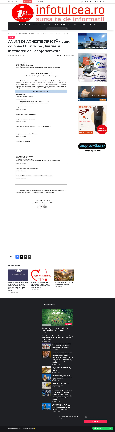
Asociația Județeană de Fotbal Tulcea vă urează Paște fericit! (63, 283)
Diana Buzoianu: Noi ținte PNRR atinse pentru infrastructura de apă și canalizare (62, 377)
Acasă (21, 25)
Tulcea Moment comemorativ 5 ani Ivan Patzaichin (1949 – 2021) (55, 329)
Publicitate (84, 25)
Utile (69, 25)
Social (63, 25)
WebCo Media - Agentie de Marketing (24, 428)
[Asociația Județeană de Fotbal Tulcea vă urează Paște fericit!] (64, 275)
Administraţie (37, 25)
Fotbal (75, 25)
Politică (56, 25)
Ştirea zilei (28, 25)
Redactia (12, 55)
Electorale (47, 25)
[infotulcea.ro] (57, 13)
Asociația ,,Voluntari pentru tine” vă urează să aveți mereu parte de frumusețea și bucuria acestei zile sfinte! (40, 285)
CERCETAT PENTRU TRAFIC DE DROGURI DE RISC (61, 384)
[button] (102, 428)
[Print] (29, 257)
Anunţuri (16, 33)
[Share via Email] (25, 257)
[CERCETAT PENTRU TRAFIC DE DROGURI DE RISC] (46, 385)
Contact (92, 25)
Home (11, 33)
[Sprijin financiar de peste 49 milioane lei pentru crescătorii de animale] (46, 369)
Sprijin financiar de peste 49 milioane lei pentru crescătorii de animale (62, 369)
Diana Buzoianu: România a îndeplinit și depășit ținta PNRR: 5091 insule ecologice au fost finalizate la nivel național (62, 406)
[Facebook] (17, 257)
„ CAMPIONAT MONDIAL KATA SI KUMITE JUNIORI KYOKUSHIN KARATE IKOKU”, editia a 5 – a (57, 1)
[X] (21, 257)
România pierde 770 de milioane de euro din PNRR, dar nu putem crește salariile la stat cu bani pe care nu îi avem (57, 337)
